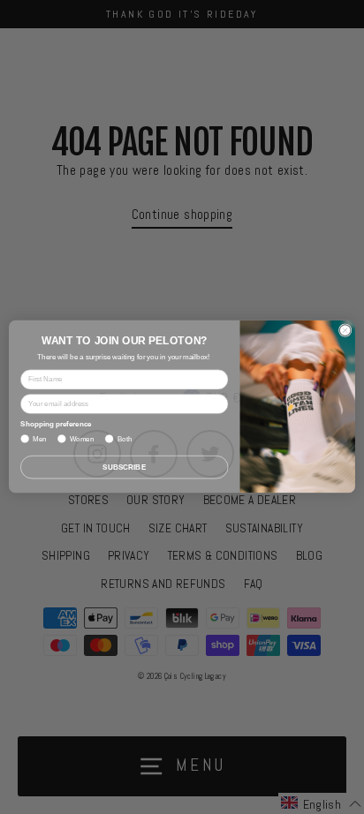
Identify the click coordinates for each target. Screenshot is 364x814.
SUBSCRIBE (124, 467)
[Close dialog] (345, 330)
